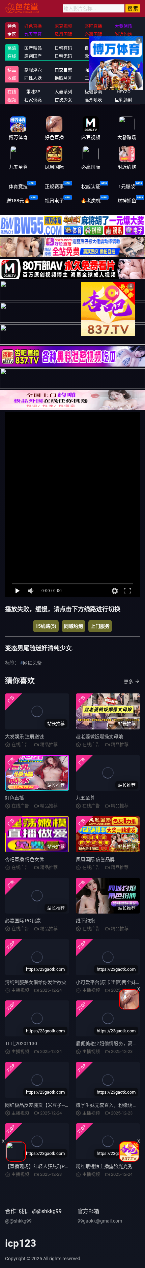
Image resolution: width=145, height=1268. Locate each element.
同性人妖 (33, 77)
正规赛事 (54, 186)
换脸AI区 (63, 77)
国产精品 (33, 47)
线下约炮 (85, 920)
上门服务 (100, 626)
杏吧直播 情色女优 (24, 859)
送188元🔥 (18, 200)
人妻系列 (63, 91)
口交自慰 (63, 69)
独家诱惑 (33, 99)
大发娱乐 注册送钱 (24, 736)
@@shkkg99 (18, 1221)
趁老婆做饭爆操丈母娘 (99, 736)
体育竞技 (18, 186)
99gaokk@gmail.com (100, 1221)
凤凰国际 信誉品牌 (95, 859)
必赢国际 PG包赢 (23, 920)
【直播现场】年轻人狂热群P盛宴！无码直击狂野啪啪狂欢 (65, 1166)
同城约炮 (73, 626)
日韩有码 (63, 47)
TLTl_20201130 (21, 1043)
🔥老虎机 (90, 200)
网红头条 (32, 662)
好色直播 (14, 797)
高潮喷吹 (93, 99)
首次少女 (63, 99)
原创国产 (33, 56)
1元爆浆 (126, 186)
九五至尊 (85, 797)
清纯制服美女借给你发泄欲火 (35, 982)
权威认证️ (90, 186)
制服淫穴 (33, 69)
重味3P (33, 91)
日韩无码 (63, 56)
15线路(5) (45, 626)
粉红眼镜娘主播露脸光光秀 (104, 1166)
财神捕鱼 (126, 200)
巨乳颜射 (123, 99)
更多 (128, 681)
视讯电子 (54, 200)
